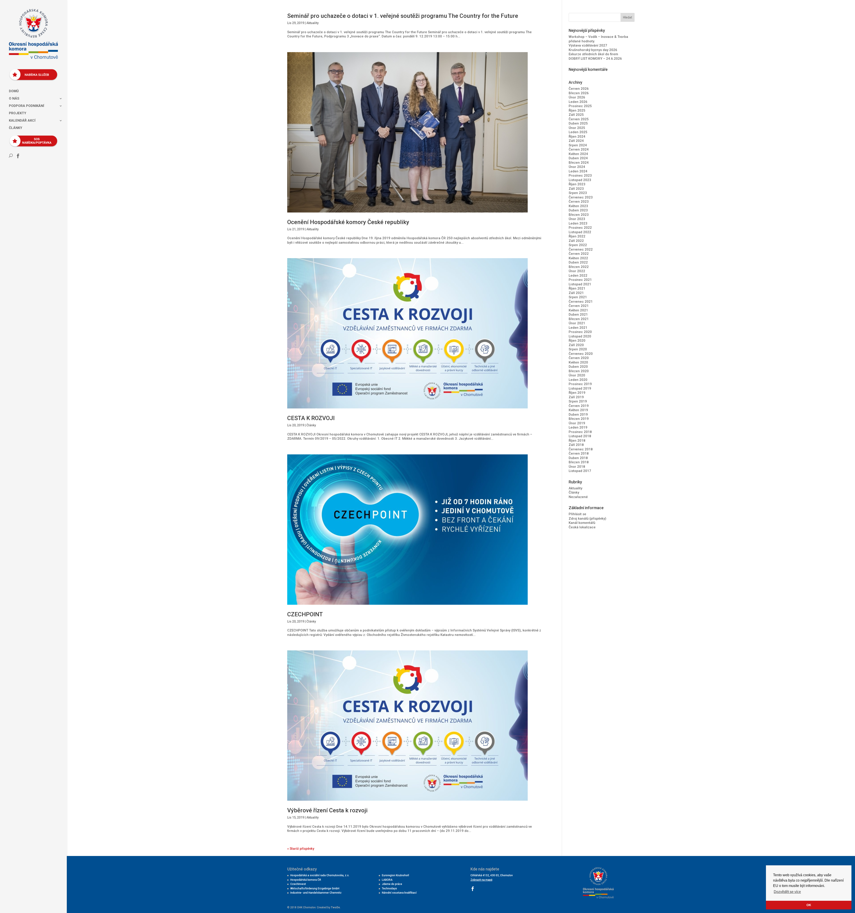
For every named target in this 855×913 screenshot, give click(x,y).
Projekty (17, 113)
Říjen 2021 (577, 288)
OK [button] (808, 905)
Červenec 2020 (581, 354)
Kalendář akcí (22, 121)
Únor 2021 (577, 323)
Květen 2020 (578, 362)
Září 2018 (576, 445)
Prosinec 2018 (580, 432)
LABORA (387, 879)
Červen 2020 (579, 358)
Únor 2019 (577, 423)
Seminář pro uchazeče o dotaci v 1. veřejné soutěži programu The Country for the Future (402, 15)
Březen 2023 (579, 215)
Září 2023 (576, 189)
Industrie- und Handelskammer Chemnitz (316, 892)
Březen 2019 (579, 419)
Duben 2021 (578, 315)
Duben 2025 (578, 123)
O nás (14, 98)
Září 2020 (576, 345)
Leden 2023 (578, 223)
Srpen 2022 (578, 245)
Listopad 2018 (580, 436)
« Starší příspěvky (300, 849)
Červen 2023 (579, 202)
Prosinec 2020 (580, 332)
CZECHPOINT (305, 614)
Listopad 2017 (580, 471)
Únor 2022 (577, 271)
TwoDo (335, 907)
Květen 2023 (578, 206)
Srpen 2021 (578, 297)
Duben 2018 (578, 458)
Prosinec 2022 (580, 228)
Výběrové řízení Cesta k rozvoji (327, 810)
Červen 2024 (579, 149)
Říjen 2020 (577, 341)
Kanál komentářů (582, 523)
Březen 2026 (579, 93)
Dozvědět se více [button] (787, 892)
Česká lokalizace (582, 527)
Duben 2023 (578, 210)
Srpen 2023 (578, 193)
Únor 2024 (577, 167)
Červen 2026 (579, 89)
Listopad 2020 (580, 336)
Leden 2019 (578, 427)
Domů (14, 91)
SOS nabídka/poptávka (32, 139)
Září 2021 (576, 293)
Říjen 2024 (577, 137)
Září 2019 (576, 397)
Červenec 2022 (581, 249)
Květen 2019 (578, 410)
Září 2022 (576, 241)
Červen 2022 (579, 254)
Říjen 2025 (577, 110)
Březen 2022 (579, 267)
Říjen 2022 (577, 236)
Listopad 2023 (580, 180)
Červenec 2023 (581, 197)
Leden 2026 (578, 102)
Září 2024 (576, 141)
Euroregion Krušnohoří (395, 875)
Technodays (389, 888)
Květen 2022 (578, 258)
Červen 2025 (579, 119)
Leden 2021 (578, 328)
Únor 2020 (577, 375)
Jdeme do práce (392, 884)
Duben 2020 (578, 367)
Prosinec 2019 (580, 384)
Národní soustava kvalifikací (399, 892)
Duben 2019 (578, 415)
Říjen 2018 (577, 441)
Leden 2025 (578, 132)
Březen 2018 (579, 462)
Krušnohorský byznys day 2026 (593, 50)
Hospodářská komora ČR (305, 879)
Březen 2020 (579, 371)
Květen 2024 (578, 154)
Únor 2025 (577, 128)
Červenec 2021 (581, 302)
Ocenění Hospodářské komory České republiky (348, 222)
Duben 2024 (578, 158)
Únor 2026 (577, 97)
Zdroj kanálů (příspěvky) (587, 519)
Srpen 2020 (578, 349)
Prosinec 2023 (580, 176)
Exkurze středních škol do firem (593, 54)
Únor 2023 (577, 219)
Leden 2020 (578, 380)
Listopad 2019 (580, 388)
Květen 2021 (578, 310)
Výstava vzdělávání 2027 (588, 45)
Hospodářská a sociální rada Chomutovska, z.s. (319, 875)
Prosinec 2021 (580, 280)
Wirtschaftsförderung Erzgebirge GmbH (314, 888)
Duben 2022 (578, 262)
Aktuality (312, 23)
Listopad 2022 (580, 232)
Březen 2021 (579, 319)
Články (15, 128)
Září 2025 (576, 115)
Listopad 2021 (580, 284)
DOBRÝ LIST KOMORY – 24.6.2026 (595, 59)
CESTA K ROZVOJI (311, 418)
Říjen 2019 (577, 393)
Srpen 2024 (578, 145)
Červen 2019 (579, 406)
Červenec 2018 (581, 449)
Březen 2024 (579, 163)
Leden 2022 (578, 276)
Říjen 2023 (577, 184)
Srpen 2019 (578, 401)
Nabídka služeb (32, 72)
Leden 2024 (578, 171)
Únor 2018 (577, 467)
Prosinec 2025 (580, 106)
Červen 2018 (579, 453)
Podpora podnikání (26, 106)
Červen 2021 (579, 306)
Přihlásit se (577, 514)
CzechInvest (298, 884)
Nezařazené (578, 497)
